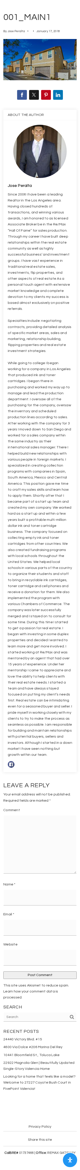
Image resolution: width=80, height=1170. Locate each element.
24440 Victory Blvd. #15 (22, 1039)
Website (10, 944)
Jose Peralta (16, 31)
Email (8, 914)
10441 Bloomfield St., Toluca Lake (31, 1055)
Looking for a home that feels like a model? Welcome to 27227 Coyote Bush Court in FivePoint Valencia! (39, 1082)
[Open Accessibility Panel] (70, 1160)
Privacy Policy (40, 1126)
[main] (40, 554)
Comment (11, 810)
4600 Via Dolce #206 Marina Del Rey (33, 1047)
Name (9, 884)
